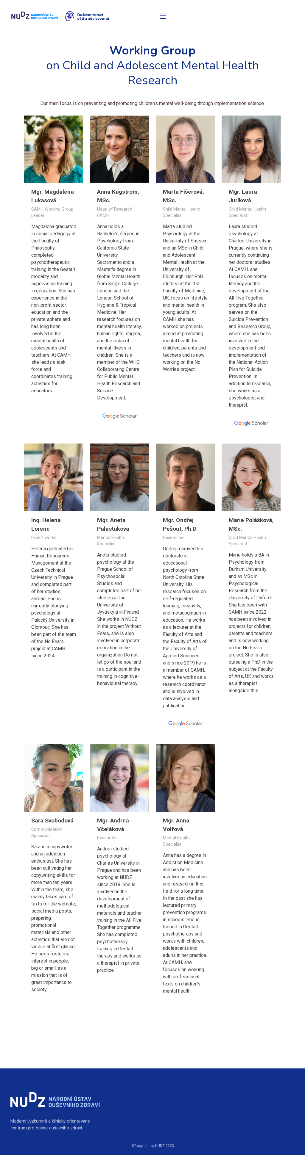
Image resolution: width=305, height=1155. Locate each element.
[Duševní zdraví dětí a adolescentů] (82, 16)
